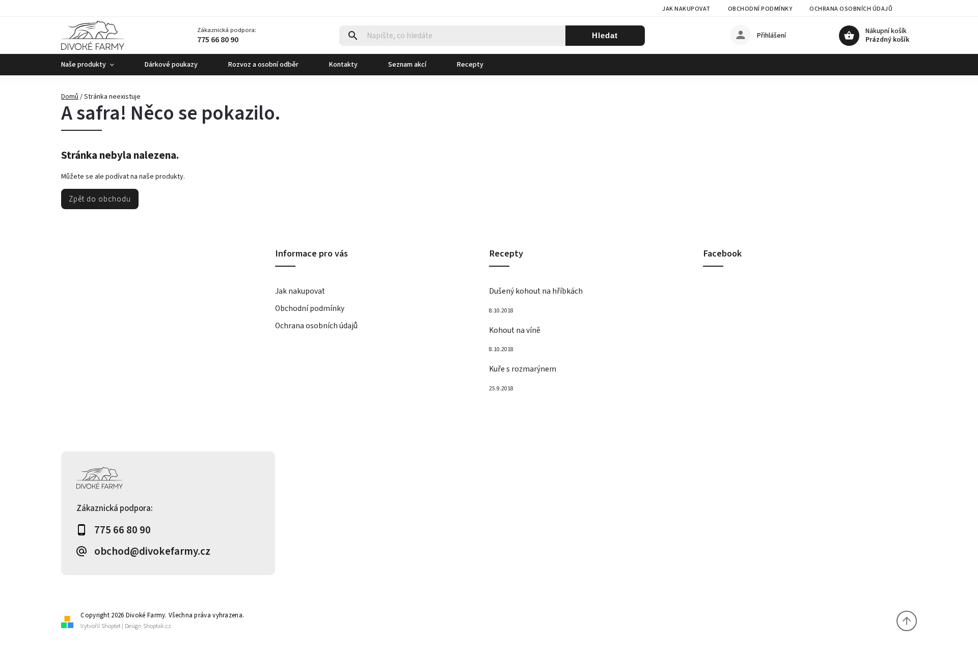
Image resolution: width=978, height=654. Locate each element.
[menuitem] (95, 64)
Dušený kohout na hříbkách (536, 291)
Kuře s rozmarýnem (522, 369)
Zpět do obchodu (100, 199)
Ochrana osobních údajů (850, 9)
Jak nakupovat (686, 9)
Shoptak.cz (157, 626)
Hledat (605, 35)
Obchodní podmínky (760, 9)
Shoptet (111, 626)
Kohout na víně (514, 330)
